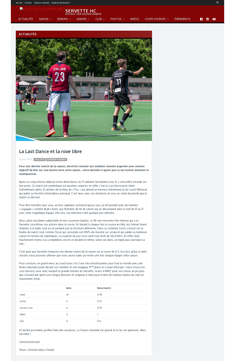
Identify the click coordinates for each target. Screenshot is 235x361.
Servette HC (80, 11)
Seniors (62, 19)
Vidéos (134, 19)
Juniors (82, 19)
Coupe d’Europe (155, 19)
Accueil (19, 2)
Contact (28, 2)
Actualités (25, 19)
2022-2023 (40, 159)
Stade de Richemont (61, 2)
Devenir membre (41, 2)
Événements (182, 19)
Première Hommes (56, 159)
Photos (116, 19)
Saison (43, 19)
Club (98, 19)
